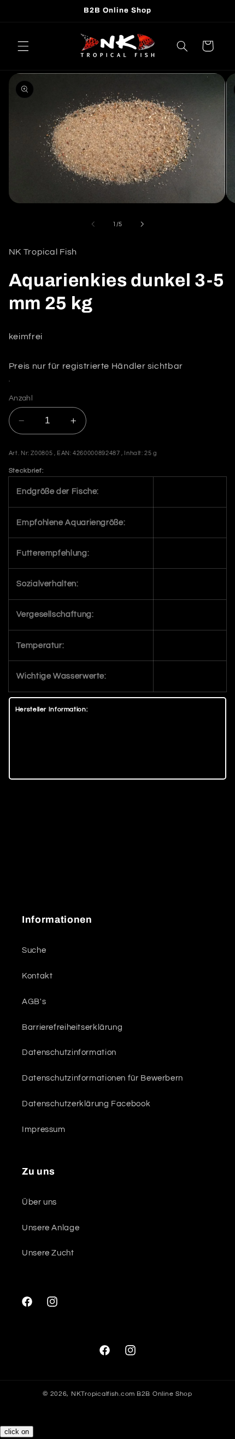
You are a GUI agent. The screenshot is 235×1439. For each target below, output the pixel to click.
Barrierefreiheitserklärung (72, 1027)
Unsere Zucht (48, 1253)
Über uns (39, 1202)
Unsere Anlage (50, 1228)
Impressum (44, 1129)
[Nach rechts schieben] (142, 224)
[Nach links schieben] (93, 224)
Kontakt (37, 976)
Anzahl (21, 398)
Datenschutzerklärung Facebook (86, 1104)
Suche (34, 950)
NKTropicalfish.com (103, 1394)
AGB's (34, 1002)
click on (16, 1432)
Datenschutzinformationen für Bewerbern (102, 1078)
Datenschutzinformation (69, 1052)
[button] (23, 45)
